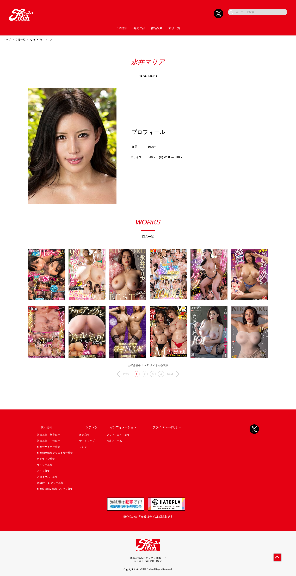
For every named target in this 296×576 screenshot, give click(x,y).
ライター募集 (44, 464)
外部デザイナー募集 (48, 446)
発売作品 (139, 28)
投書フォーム (114, 440)
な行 (32, 39)
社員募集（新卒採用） (50, 434)
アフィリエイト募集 (118, 434)
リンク (83, 446)
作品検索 (157, 28)
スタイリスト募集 (47, 476)
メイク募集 (43, 470)
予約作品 (121, 28)
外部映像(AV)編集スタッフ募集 (55, 488)
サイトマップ (87, 440)
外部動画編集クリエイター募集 (55, 452)
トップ (7, 39)
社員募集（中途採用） (50, 440)
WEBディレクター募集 (50, 482)
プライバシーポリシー (167, 427)
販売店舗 (84, 434)
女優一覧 (174, 28)
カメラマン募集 (46, 458)
